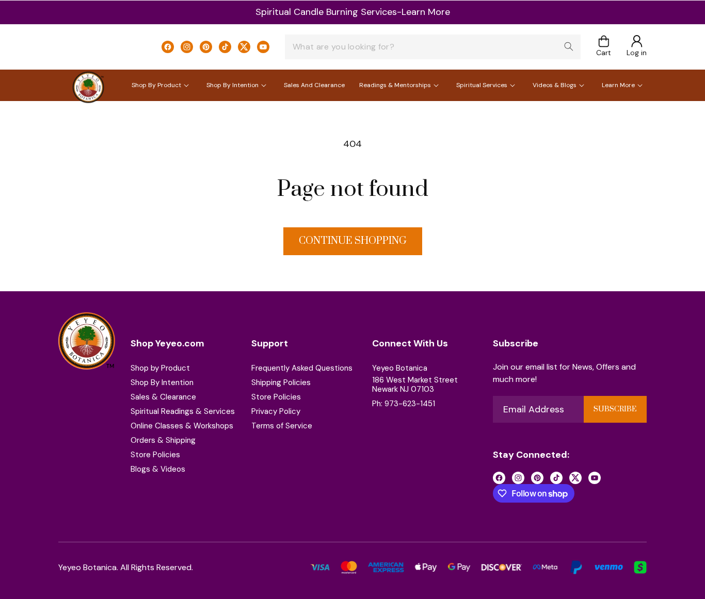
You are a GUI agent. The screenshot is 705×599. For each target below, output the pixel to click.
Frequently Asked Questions (301, 368)
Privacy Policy (275, 411)
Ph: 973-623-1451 (403, 403)
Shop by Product (160, 368)
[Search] (568, 46)
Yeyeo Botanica (399, 368)
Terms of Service (281, 425)
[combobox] (433, 47)
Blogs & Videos (158, 469)
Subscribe (615, 409)
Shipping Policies (281, 382)
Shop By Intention (162, 382)
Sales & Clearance (163, 397)
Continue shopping (353, 241)
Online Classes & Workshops (182, 425)
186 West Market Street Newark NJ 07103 (415, 384)
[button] (603, 46)
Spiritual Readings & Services (183, 411)
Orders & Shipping (163, 440)
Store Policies (155, 454)
